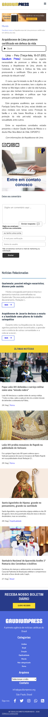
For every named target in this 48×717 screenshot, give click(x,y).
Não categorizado (24, 663)
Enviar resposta (28, 224)
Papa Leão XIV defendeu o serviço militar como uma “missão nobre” (23, 388)
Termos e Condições (10, 714)
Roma (12, 405)
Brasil (12, 579)
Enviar (11, 255)
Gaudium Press (11, 59)
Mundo (5, 26)
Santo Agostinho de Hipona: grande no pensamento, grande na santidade (21, 504)
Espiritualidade (15, 521)
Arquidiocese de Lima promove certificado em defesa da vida (20, 41)
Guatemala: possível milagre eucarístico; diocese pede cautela (23, 285)
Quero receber (24, 606)
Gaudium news (7, 30)
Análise (24, 644)
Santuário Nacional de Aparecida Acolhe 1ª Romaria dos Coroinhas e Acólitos (24, 562)
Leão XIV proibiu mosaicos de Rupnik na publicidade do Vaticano (22, 446)
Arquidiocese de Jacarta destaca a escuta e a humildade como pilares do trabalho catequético (24, 316)
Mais (6, 304)
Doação (24, 651)
